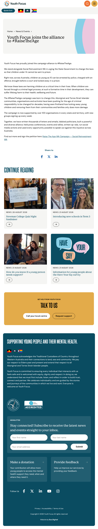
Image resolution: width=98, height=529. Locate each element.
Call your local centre (36, 316)
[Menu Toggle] (94, 4)
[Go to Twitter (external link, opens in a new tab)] (32, 491)
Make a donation (22, 462)
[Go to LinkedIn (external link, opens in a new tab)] (40, 491)
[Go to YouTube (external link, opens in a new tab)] (49, 491)
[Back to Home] (15, 3)
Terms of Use (58, 508)
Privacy (37, 508)
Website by (49, 520)
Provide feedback (66, 462)
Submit (79, 447)
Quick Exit (8, 10)
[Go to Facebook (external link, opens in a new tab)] (24, 491)
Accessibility (47, 508)
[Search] (87, 4)
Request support (64, 316)
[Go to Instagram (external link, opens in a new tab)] (58, 491)
